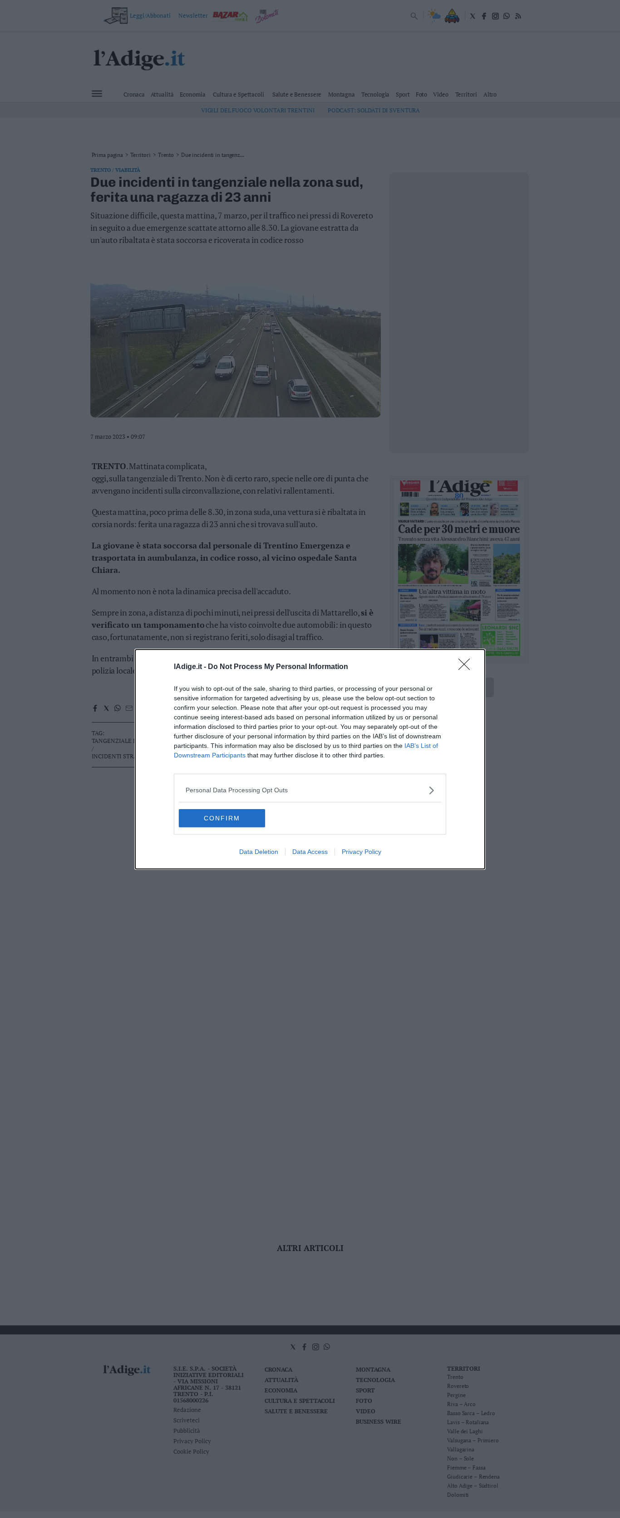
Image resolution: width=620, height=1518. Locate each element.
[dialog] (310, 759)
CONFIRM (222, 818)
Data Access (310, 851)
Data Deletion (258, 851)
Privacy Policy (361, 851)
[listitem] (310, 790)
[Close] (467, 667)
